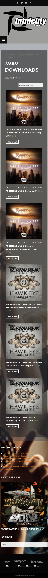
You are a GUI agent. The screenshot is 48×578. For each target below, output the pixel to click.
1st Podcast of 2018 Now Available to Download (20, 458)
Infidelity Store (22, 54)
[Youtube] (26, 2)
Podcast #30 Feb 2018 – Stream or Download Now (21, 456)
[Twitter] (22, 2)
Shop (13, 54)
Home (7, 54)
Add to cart (12, 142)
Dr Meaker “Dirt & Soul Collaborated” (16, 453)
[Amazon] (7, 563)
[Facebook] (18, 2)
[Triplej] (21, 566)
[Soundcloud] (30, 2)
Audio (31, 54)
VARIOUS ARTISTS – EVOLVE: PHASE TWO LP (22, 529)
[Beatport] (20, 563)
